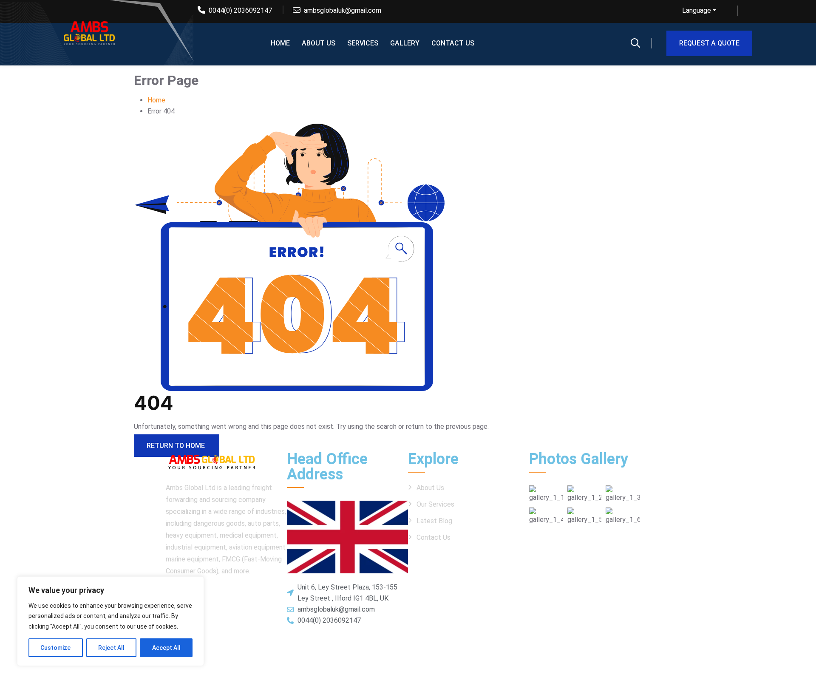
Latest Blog (434, 521)
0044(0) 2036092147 (240, 10)
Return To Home (177, 446)
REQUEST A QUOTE (709, 43)
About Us (430, 488)
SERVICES (362, 43)
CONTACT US (452, 43)
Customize (55, 647)
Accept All (166, 647)
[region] (110, 621)
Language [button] (696, 10)
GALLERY (404, 43)
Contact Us (433, 537)
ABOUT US (318, 43)
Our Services (435, 504)
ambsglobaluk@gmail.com (342, 10)
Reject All (111, 647)
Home (156, 100)
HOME (280, 43)
